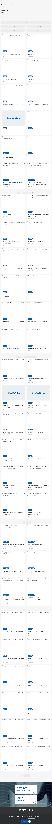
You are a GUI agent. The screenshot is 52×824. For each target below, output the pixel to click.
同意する (25, 821)
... (29, 193)
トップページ (3, 4)
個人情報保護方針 (31, 818)
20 (32, 193)
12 (34, 357)
